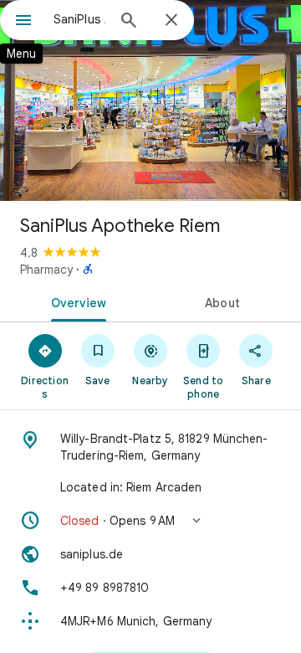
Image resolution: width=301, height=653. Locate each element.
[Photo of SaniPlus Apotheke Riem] (150, 100)
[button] (150, 520)
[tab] (75, 301)
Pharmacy (46, 269)
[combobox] (79, 19)
